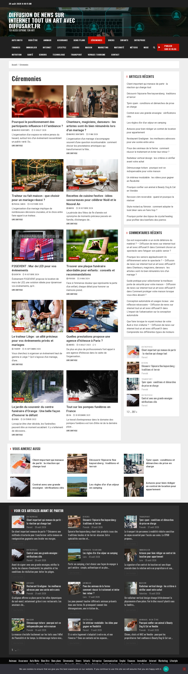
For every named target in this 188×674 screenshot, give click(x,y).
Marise (72, 208)
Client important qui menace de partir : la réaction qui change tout (159, 351)
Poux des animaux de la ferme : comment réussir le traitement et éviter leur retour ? (101, 589)
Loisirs (75, 47)
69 (18, 650)
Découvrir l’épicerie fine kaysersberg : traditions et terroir (159, 367)
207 (133, 412)
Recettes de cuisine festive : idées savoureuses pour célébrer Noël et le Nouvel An (92, 175)
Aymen (16, 419)
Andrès (72, 344)
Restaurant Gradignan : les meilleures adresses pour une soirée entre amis (44, 587)
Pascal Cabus (20, 204)
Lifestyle (61, 47)
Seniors (43, 54)
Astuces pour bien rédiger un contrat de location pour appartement (134, 487)
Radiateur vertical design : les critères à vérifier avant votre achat (157, 587)
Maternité (119, 47)
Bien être (33, 40)
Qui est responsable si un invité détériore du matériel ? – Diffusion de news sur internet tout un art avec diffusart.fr (151, 244)
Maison (88, 47)
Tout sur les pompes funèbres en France (92, 386)
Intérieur (88, 619)
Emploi (122, 661)
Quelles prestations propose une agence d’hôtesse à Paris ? (92, 316)
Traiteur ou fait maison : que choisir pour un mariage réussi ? (37, 175)
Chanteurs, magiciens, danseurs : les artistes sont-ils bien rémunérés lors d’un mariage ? (92, 101)
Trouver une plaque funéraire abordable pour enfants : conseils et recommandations (92, 246)
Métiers (134, 47)
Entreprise (139, 40)
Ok (166, 669)
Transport (76, 54)
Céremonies (96, 40)
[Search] (154, 47)
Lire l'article (17, 145)
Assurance (62, 40)
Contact (115, 54)
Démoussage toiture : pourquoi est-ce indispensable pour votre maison (44, 624)
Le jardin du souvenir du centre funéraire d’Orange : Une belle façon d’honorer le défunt (37, 386)
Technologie (59, 54)
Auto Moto (17, 40)
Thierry (17, 349)
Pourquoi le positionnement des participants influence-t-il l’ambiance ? (37, 101)
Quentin (17, 274)
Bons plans (79, 40)
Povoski (72, 278)
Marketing (103, 47)
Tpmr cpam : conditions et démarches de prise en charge (134, 464)
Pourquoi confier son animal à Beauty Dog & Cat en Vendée (155, 624)
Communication (111, 661)
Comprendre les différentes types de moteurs (150, 332)
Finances (16, 47)
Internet (47, 47)
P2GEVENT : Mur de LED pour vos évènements (37, 246)
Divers (111, 40)
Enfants (124, 40)
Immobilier (31, 47)
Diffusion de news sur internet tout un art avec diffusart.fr (42, 20)
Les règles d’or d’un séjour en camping (146, 122)
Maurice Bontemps (22, 130)
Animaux (47, 40)
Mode (146, 47)
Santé (30, 54)
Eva (70, 415)
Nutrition (16, 54)
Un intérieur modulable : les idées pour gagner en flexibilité (100, 624)
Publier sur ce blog (170, 47)
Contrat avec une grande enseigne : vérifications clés (20, 487)
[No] (184, 669)
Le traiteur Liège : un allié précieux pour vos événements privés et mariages (37, 316)
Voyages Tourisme (96, 54)
